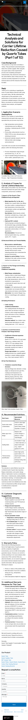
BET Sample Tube (6, 660)
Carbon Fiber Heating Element (10, 664)
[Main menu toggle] (24, 2)
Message (4, 694)
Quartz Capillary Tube (7, 658)
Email (3, 673)
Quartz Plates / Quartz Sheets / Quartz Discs (13, 662)
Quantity (4, 689)
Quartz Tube (5, 656)
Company (4, 684)
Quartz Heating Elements (8, 666)
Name (3, 678)
